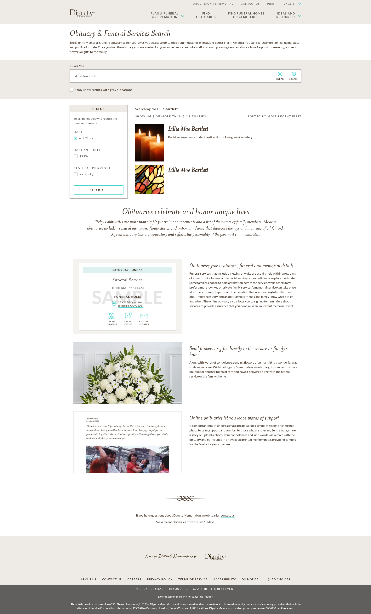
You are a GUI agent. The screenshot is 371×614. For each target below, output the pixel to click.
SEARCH (77, 66)
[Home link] (82, 13)
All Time (86, 138)
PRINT (271, 3)
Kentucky (86, 174)
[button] (168, 15)
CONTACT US (250, 3)
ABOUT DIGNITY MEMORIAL (213, 3)
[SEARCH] (294, 74)
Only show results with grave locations (103, 89)
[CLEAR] (280, 74)
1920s (83, 156)
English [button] (290, 3)
